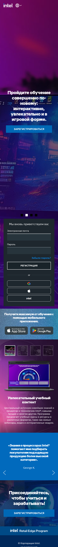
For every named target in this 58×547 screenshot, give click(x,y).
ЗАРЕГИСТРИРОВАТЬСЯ (29, 129)
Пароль (11, 244)
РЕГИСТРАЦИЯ (29, 265)
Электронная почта (18, 230)
